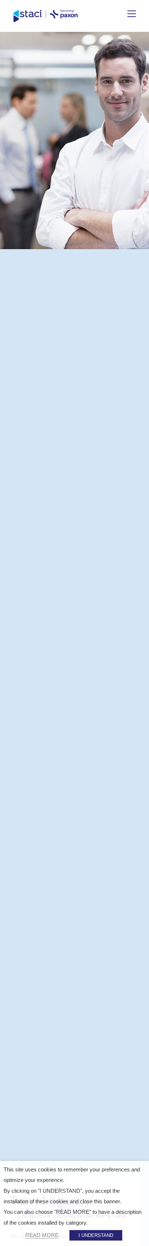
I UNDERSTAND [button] (95, 1235)
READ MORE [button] (42, 1235)
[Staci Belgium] (45, 16)
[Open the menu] (132, 14)
